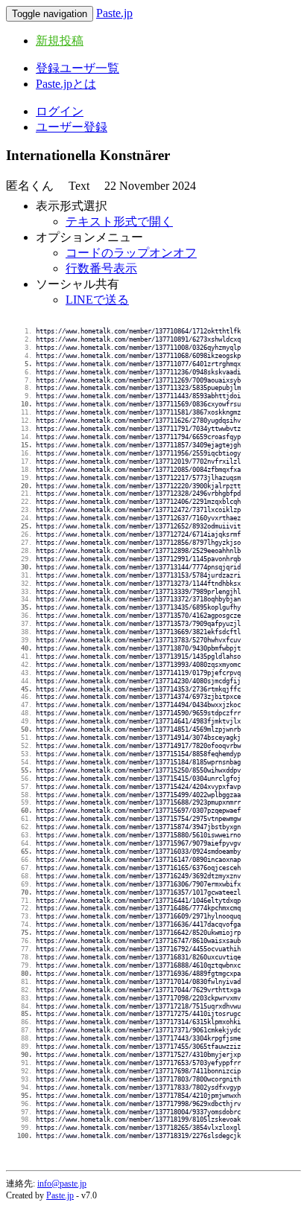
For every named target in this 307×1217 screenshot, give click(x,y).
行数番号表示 (101, 268)
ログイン (59, 111)
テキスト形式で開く (119, 221)
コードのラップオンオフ (131, 252)
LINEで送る (97, 299)
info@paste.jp (61, 1183)
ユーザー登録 (71, 127)
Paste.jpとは (66, 83)
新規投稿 (59, 40)
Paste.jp (114, 13)
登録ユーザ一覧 (77, 68)
